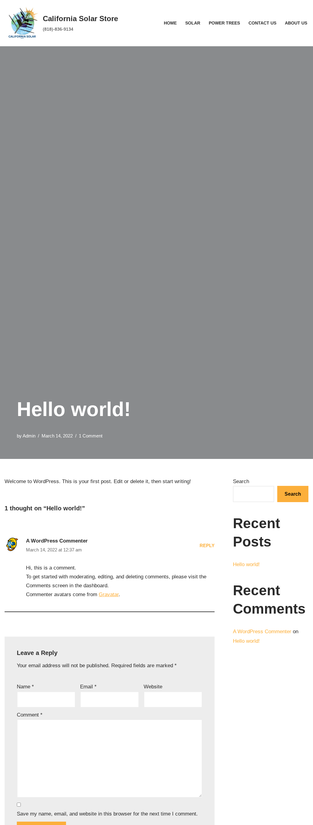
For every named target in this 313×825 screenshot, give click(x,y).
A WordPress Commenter (57, 541)
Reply (207, 545)
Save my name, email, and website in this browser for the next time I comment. (107, 814)
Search (241, 481)
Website (153, 687)
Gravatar (109, 594)
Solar (192, 23)
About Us (296, 23)
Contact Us (262, 23)
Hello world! (246, 564)
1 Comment (90, 435)
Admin (29, 435)
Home (170, 23)
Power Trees (224, 23)
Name (25, 687)
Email (88, 687)
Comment (29, 715)
